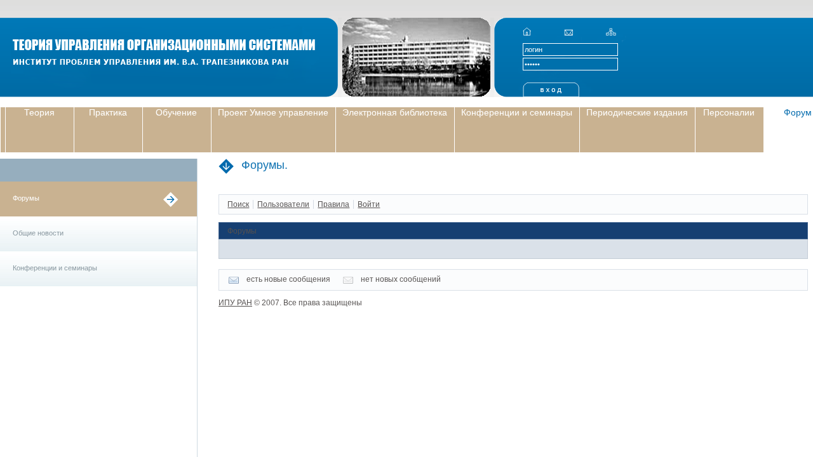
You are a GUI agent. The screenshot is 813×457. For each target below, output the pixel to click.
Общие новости (38, 233)
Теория (39, 112)
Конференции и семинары (516, 112)
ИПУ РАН (235, 302)
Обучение (176, 112)
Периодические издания (637, 112)
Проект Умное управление (273, 112)
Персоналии (729, 112)
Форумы (26, 198)
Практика (108, 112)
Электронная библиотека (394, 112)
